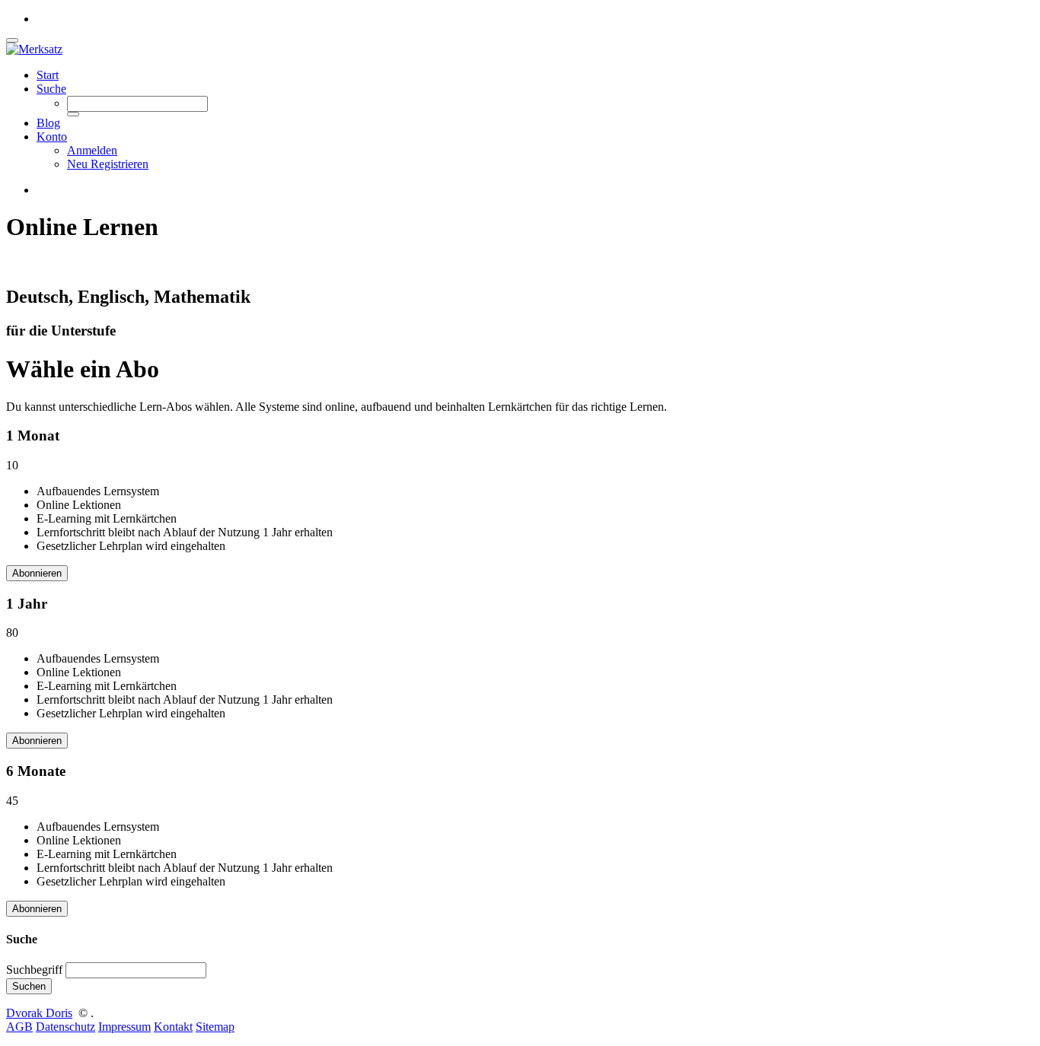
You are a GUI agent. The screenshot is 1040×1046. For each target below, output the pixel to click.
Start (48, 74)
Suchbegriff (34, 969)
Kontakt (173, 1026)
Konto (52, 136)
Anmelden (92, 150)
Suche (51, 88)
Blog (48, 122)
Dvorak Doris (39, 1012)
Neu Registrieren (107, 163)
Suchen (29, 986)
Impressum (124, 1026)
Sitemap (215, 1026)
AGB (19, 1026)
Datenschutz (65, 1026)
